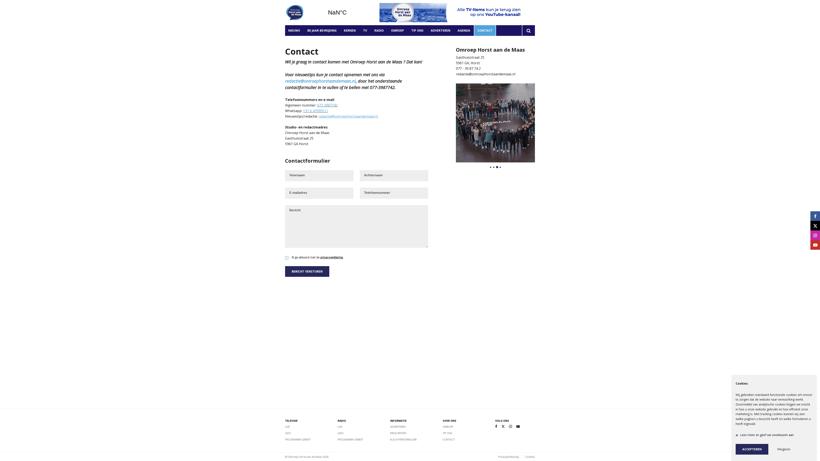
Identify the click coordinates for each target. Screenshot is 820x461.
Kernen (350, 30)
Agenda (464, 30)
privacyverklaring (331, 257)
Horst (348, 12)
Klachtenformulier (403, 439)
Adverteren (440, 30)
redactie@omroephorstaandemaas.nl (320, 81)
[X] (503, 426)
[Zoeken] (528, 30)
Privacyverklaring (508, 457)
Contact (484, 30)
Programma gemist (298, 439)
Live (287, 427)
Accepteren (752, 449)
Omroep (397, 30)
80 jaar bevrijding (322, 30)
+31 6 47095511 (315, 110)
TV (365, 30)
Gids (288, 433)
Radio (379, 30)
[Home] (303, 12)
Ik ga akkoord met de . (317, 257)
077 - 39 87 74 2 (468, 68)
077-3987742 (327, 105)
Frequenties (398, 433)
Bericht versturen (307, 271)
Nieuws (294, 30)
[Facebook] (496, 426)
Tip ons (417, 30)
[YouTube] (518, 426)
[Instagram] (510, 426)
